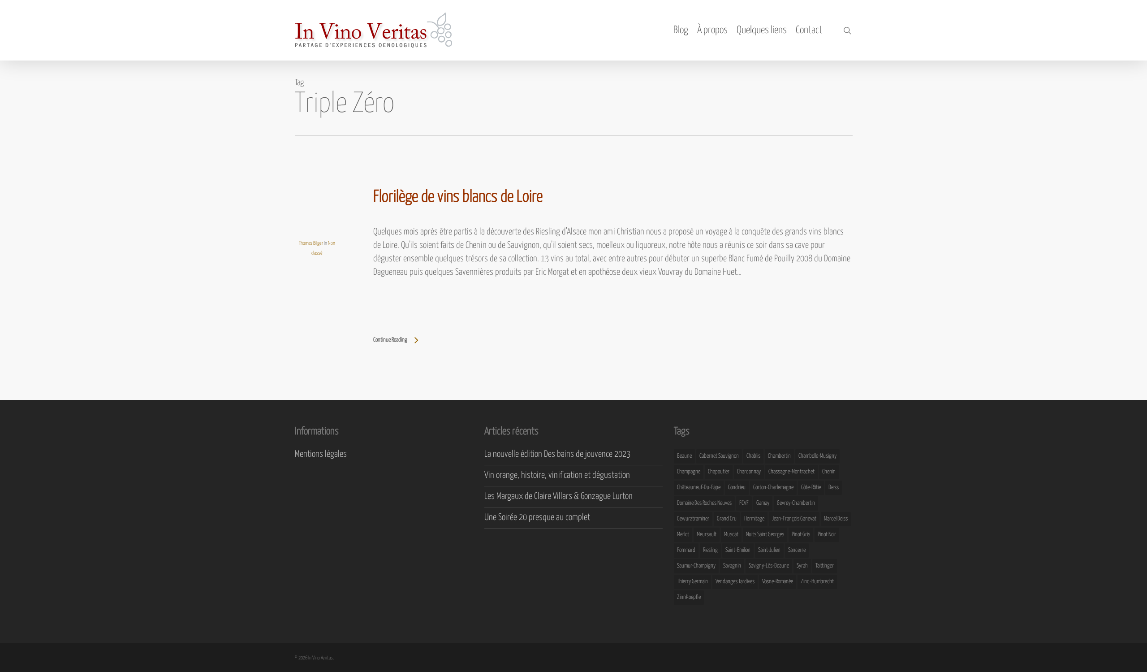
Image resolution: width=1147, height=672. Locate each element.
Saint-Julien (769, 550)
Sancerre (797, 550)
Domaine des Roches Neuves (704, 503)
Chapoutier (718, 472)
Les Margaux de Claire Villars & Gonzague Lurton (558, 496)
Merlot (683, 535)
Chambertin (779, 456)
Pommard (686, 550)
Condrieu (737, 487)
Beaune (684, 456)
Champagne (688, 472)
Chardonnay (749, 472)
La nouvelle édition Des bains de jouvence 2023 (557, 454)
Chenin (829, 472)
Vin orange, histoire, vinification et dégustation (557, 475)
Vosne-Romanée (777, 582)
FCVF (744, 503)
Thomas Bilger (311, 243)
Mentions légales (321, 454)
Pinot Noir (827, 535)
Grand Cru (727, 519)
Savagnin (732, 566)
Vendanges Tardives (735, 582)
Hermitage (754, 519)
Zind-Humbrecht (817, 582)
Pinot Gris (801, 535)
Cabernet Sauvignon (719, 456)
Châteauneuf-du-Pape (698, 487)
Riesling (710, 550)
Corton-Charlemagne (773, 487)
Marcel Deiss (836, 519)
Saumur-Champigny (696, 566)
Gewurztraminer (693, 519)
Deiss (833, 487)
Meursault (706, 535)
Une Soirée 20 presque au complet (537, 517)
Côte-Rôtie (811, 487)
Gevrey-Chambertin (796, 503)
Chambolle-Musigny (817, 456)
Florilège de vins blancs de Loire (458, 197)
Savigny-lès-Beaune (769, 566)
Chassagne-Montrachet (791, 472)
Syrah (802, 566)
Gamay (762, 503)
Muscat (731, 535)
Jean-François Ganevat (794, 519)
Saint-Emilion (737, 550)
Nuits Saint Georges (765, 535)
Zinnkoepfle (689, 597)
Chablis (753, 456)
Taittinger (824, 566)
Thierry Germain (692, 582)
